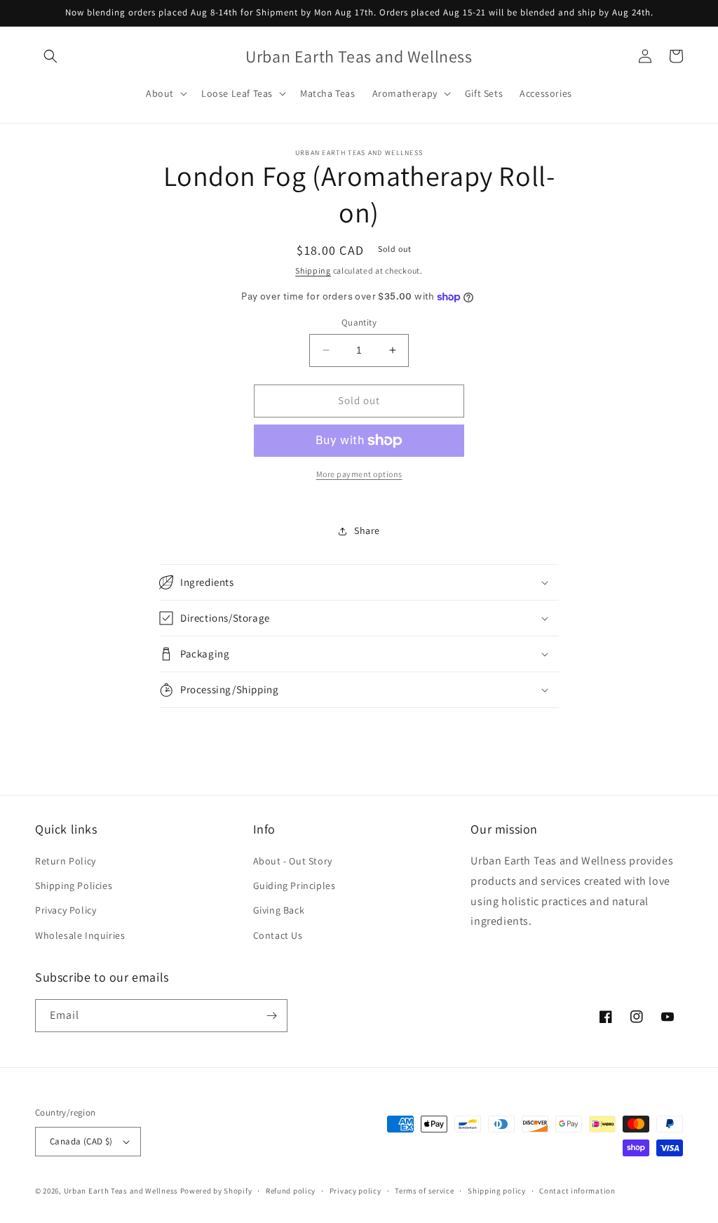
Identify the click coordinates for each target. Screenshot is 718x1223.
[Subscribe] (271, 1015)
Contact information (577, 1191)
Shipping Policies (73, 885)
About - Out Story (292, 861)
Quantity (359, 322)
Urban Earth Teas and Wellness (121, 1191)
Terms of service (424, 1191)
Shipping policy (497, 1191)
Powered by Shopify (216, 1191)
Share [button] (367, 530)
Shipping (313, 270)
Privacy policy (355, 1191)
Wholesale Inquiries (80, 935)
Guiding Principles (294, 885)
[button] (50, 56)
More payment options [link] (359, 474)
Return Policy (65, 861)
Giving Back (279, 910)
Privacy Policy (65, 910)
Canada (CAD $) (81, 1141)
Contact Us (278, 935)
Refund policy (291, 1191)
